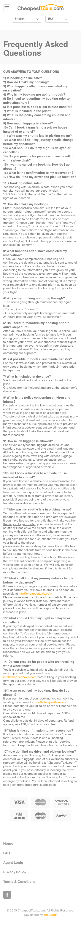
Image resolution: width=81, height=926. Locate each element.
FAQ (6, 853)
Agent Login (13, 862)
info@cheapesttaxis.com (35, 593)
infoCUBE (50, 915)
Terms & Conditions (19, 881)
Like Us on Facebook (7, 895)
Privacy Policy (14, 872)
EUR (51, 19)
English (20, 19)
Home (8, 843)
